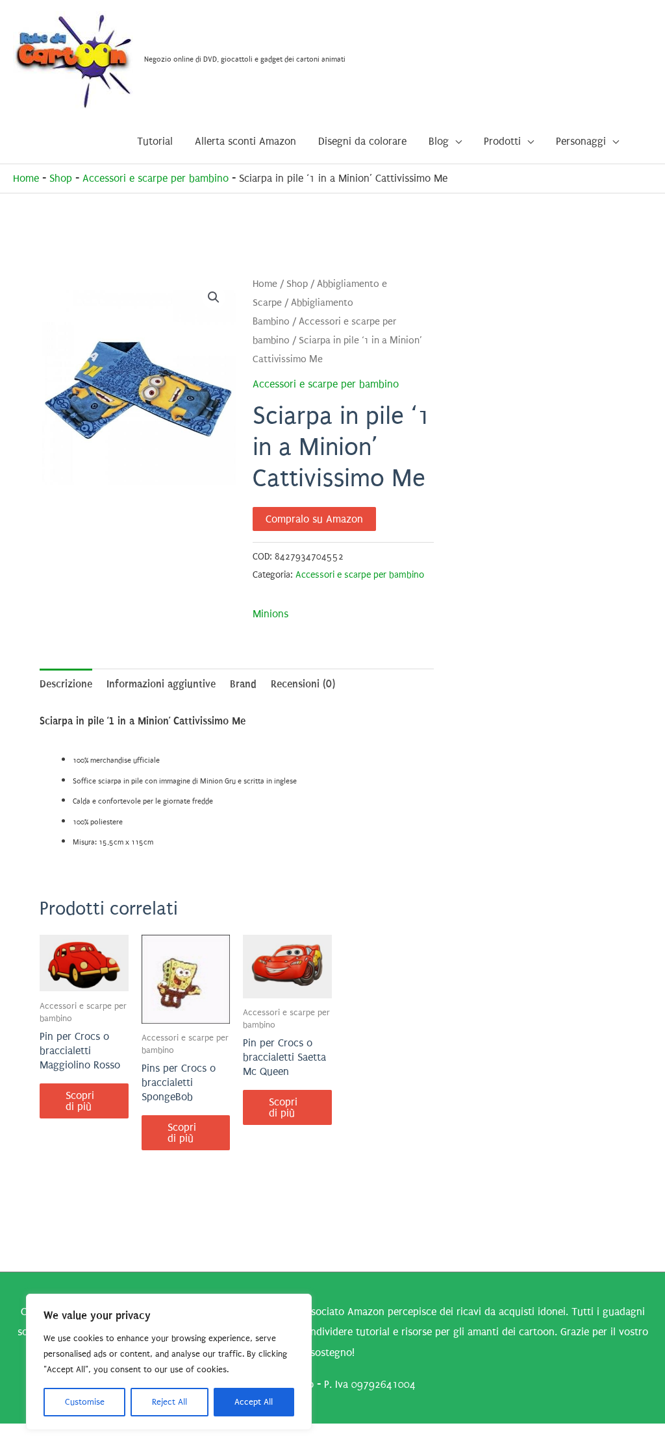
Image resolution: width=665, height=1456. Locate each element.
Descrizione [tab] (66, 684)
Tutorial (155, 141)
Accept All (253, 1402)
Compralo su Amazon (314, 519)
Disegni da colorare (362, 141)
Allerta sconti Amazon (245, 141)
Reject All (169, 1402)
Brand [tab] (243, 684)
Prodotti (502, 141)
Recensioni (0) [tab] (303, 684)
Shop (60, 178)
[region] (169, 1362)
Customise (85, 1402)
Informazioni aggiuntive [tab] (161, 684)
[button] (213, 297)
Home (26, 178)
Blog (439, 141)
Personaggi (581, 141)
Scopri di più (80, 1101)
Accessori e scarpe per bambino (155, 178)
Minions (270, 614)
